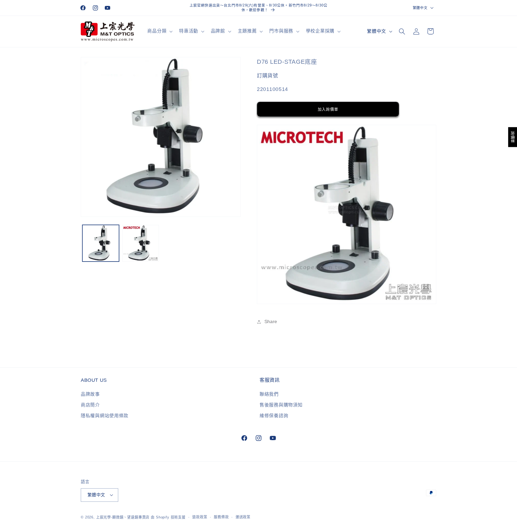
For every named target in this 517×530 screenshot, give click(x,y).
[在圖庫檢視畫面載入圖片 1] (100, 243)
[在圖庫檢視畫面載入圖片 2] (140, 243)
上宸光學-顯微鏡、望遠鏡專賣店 (123, 517)
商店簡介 (90, 405)
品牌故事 (90, 394)
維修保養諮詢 (274, 415)
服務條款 (221, 517)
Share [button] (270, 321)
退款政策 (199, 517)
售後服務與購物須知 (281, 405)
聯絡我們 (269, 394)
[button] (159, 31)
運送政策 (243, 517)
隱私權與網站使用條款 (104, 415)
